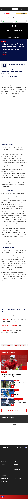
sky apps (16, 458)
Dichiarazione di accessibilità (18, 481)
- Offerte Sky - (5, 330)
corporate (16, 484)
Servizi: (15, 453)
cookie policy (17, 478)
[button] (11, 497)
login (25, 9)
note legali (4, 481)
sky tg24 (3, 458)
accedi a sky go (20, 447)
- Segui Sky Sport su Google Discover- (12, 314)
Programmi (17, 469)
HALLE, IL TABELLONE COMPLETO (10, 76)
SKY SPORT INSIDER (21, 13)
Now (15, 461)
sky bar (16, 464)
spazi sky (16, 467)
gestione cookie (5, 478)
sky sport (3, 456)
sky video (3, 461)
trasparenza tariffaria (12, 492)
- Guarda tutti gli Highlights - (9, 325)
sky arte (3, 464)
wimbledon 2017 (19, 345)
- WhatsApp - (5, 319)
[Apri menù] (2, 13)
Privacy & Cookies (9, 491)
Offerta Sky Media (5, 484)
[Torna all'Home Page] (7, 13)
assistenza (19, 492)
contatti (23, 492)
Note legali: (3, 475)
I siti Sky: (3, 453)
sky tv (15, 456)
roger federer (7, 345)
